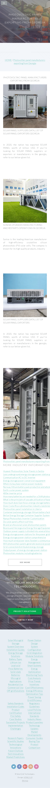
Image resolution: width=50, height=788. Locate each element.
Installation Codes (15, 706)
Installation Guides (16, 650)
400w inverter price (12, 493)
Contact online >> (25, 28)
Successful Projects (15, 722)
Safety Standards (15, 703)
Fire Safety (15, 716)
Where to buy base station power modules (23, 484)
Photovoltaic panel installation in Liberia (22, 509)
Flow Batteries (15, 668)
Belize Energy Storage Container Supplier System (26, 515)
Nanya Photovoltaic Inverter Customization (23, 518)
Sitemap (25, 781)
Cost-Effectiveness (34, 687)
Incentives (34, 684)
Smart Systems (34, 665)
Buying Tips (34, 741)
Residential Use (15, 684)
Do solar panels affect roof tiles (18, 521)
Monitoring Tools (34, 675)
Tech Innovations (16, 754)
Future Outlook (15, 751)
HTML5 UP (28, 777)
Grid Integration (34, 653)
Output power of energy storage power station (25, 550)
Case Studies (15, 719)
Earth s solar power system (16, 490)
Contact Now (25, 620)
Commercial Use (15, 687)
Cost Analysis (34, 678)
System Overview (15, 646)
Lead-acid (15, 665)
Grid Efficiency (34, 700)
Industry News (34, 719)
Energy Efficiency (34, 691)
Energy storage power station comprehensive (24, 537)
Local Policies (34, 709)
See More (25, 562)
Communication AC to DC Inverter (19, 477)
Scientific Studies (15, 741)
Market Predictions (15, 757)
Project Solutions (25, 611)
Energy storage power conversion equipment (24, 480)
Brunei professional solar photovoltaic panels (24, 525)
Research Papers (16, 738)
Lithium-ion (15, 662)
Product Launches (34, 722)
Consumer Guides (34, 738)
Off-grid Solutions (15, 691)
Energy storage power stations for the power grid (26, 534)
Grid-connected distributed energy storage (23, 547)
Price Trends (34, 681)
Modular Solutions (34, 656)
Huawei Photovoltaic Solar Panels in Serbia (23, 471)
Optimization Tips (34, 694)
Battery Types (15, 659)
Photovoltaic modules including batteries (22, 553)
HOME (8, 60)
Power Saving (34, 697)
